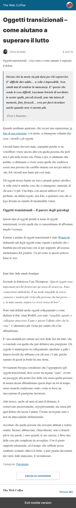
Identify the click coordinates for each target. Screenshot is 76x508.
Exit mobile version (38, 503)
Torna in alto (66, 492)
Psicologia (22, 464)
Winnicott (64, 237)
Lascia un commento (38, 475)
